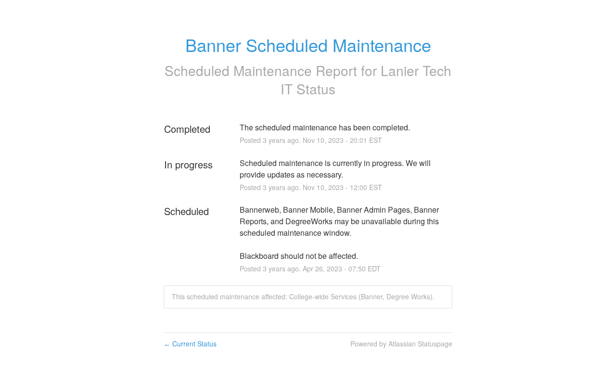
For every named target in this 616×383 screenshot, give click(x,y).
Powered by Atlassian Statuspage (401, 343)
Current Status (190, 343)
